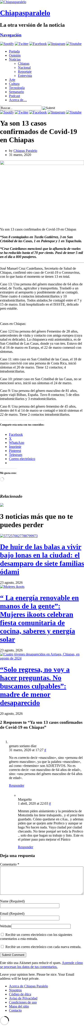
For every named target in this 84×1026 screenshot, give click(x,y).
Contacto (15, 1010)
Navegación (11, 35)
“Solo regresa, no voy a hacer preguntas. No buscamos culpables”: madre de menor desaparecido (35, 686)
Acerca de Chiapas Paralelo (28, 986)
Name (12, 901)
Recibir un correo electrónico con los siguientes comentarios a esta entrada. (36, 937)
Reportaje (25, 71)
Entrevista (25, 76)
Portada (14, 51)
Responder (16, 785)
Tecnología (17, 88)
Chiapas (23, 63)
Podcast (14, 96)
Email (12, 913)
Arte (12, 80)
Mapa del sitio (19, 1006)
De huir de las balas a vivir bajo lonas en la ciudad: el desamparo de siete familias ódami (42, 559)
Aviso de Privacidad (23, 998)
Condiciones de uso (23, 1002)
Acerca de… (18, 100)
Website (5, 926)
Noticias (15, 59)
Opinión (15, 55)
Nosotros (15, 990)
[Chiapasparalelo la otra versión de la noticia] (42, 2)
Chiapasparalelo (25, 13)
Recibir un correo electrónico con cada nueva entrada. (43, 947)
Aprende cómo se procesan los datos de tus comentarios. (41, 965)
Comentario (9, 864)
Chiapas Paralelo (25, 151)
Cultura (14, 84)
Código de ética (20, 994)
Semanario (16, 92)
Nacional (24, 67)
